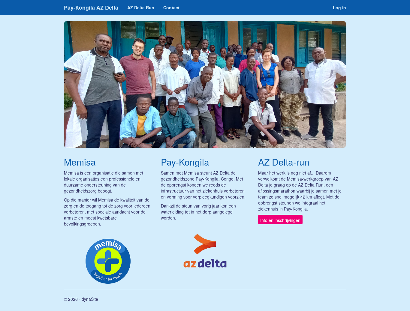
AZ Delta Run (140, 7)
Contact (171, 7)
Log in (339, 7)
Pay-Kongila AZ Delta (91, 7)
